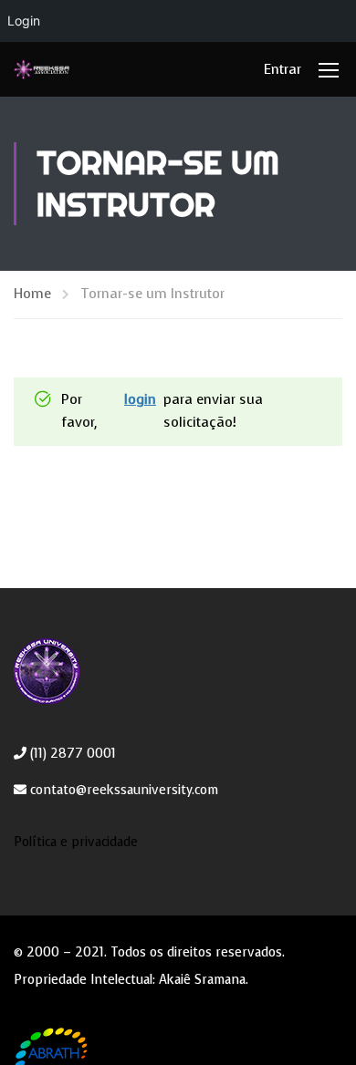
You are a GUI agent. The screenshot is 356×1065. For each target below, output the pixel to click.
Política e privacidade (76, 842)
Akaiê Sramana (202, 979)
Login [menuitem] (23, 20)
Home (32, 293)
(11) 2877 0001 (71, 753)
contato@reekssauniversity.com (122, 790)
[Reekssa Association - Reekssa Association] (41, 69)
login (140, 399)
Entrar (282, 69)
